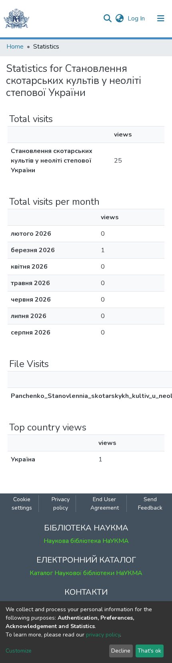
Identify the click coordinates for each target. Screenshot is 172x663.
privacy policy (103, 635)
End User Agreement (104, 504)
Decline (120, 651)
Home (15, 46)
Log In (137, 18)
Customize (19, 651)
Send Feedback (150, 504)
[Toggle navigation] (161, 18)
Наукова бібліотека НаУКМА (86, 541)
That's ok (149, 651)
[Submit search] (107, 18)
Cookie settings (22, 504)
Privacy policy (61, 504)
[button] (119, 18)
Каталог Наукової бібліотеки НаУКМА (86, 573)
